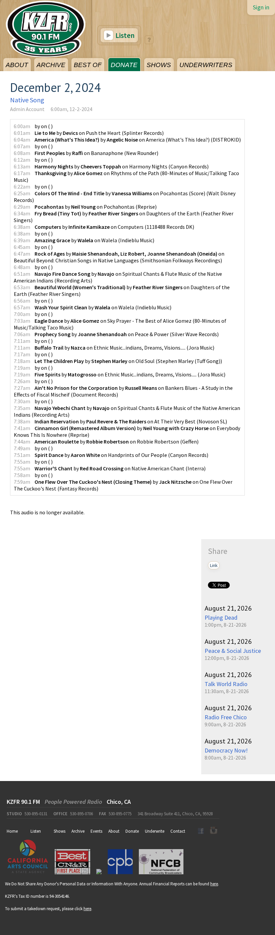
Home (12, 831)
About (113, 831)
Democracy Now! (226, 750)
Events (96, 831)
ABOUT (17, 64)
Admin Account (27, 109)
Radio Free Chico (226, 717)
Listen (124, 35)
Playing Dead (221, 617)
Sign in (261, 7)
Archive (78, 831)
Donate (132, 831)
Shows (59, 831)
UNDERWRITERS (205, 64)
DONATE (124, 64)
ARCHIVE (51, 64)
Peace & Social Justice (233, 651)
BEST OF (88, 64)
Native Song (27, 100)
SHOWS (159, 64)
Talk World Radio (226, 684)
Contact (177, 831)
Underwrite (154, 831)
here (214, 884)
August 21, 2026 (228, 608)
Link (214, 565)
